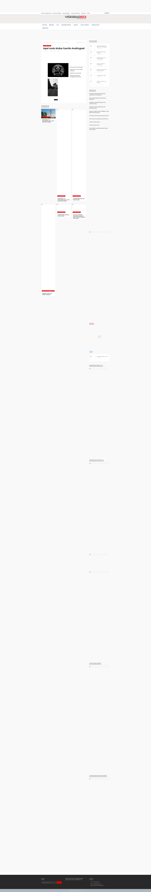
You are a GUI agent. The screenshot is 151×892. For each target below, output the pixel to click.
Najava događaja (66, 13)
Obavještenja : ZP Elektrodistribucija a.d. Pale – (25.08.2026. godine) (48, 121)
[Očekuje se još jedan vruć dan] (93, 358)
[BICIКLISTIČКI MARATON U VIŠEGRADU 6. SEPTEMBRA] (93, 47)
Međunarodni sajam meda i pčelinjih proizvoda (102, 70)
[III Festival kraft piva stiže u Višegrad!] (93, 53)
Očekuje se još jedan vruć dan (94, 121)
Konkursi (52, 290)
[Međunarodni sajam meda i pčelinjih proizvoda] (93, 71)
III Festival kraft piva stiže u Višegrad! (101, 52)
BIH (58, 25)
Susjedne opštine (66, 25)
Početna (44, 25)
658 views (58, 50)
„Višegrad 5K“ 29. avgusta (101, 75)
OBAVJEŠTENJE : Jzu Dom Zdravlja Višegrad (101, 58)
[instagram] (100, 13)
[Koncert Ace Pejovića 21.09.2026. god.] (93, 65)
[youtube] (102, 13)
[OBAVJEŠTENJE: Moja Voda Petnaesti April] (79, 153)
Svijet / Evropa (85, 25)
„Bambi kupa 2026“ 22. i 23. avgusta (101, 82)
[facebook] (97, 13)
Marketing (83, 13)
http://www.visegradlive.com (99, 885)
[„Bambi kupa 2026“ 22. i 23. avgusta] (93, 83)
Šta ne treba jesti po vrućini (94, 125)
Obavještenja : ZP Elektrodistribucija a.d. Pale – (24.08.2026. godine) (64, 199)
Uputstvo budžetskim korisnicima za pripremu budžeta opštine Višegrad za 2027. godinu (79, 216)
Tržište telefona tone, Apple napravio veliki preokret (98, 118)
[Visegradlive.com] (75, 17)
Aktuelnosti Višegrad (57, 13)
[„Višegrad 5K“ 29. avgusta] (93, 77)
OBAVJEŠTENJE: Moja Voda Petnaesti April (79, 199)
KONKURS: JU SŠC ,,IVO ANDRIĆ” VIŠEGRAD (47, 294)
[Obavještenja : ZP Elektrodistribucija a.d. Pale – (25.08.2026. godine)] (48, 113)
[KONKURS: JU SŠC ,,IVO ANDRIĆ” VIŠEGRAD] (48, 248)
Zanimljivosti (95, 25)
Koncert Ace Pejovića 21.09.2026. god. (101, 64)
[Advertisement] (10, 6)
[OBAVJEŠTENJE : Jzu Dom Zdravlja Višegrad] (93, 59)
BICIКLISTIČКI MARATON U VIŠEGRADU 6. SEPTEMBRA (102, 46)
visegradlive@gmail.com (97, 883)
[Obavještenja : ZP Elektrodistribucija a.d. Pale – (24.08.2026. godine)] (64, 153)
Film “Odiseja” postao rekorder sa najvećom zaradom (99, 115)
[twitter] (99, 13)
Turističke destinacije (75, 13)
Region (76, 25)
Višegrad (51, 25)
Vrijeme (88, 13)
